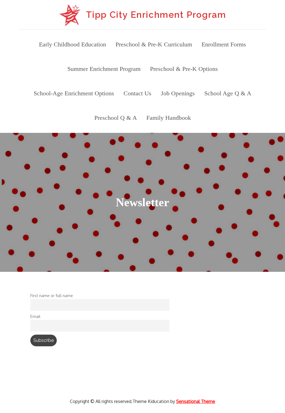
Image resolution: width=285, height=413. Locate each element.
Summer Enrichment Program (104, 68)
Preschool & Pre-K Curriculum (154, 44)
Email (35, 316)
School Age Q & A (227, 93)
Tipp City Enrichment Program (156, 14)
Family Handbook (168, 117)
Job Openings (178, 93)
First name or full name (51, 295)
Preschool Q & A (115, 117)
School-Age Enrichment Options (74, 93)
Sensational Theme (195, 401)
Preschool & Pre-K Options (184, 68)
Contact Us (137, 93)
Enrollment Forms (224, 44)
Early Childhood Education (72, 44)
